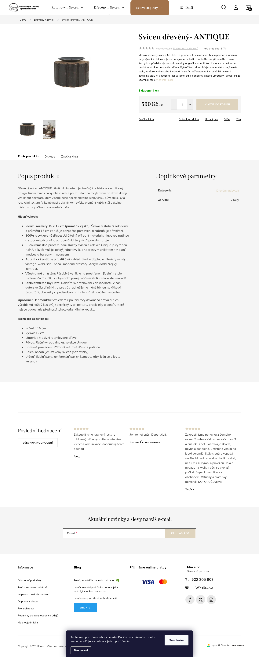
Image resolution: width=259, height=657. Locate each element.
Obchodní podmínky (30, 580)
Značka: (146, 119)
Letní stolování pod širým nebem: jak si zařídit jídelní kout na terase (96, 589)
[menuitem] (67, 7)
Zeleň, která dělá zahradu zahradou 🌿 (96, 580)
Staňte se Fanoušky (190, 599)
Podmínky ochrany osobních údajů (38, 615)
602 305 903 (202, 579)
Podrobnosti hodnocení (185, 48)
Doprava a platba (28, 601)
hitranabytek (200, 599)
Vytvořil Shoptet (221, 645)
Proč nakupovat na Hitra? (32, 587)
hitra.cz (211, 599)
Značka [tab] (69, 156)
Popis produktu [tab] (28, 156)
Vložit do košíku (217, 104)
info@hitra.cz (202, 587)
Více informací (164, 80)
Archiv (85, 607)
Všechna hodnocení (38, 443)
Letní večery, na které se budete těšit (95, 598)
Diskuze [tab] (50, 156)
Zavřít (162, 118)
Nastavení (81, 650)
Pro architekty (26, 608)
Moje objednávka (28, 622)
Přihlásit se (180, 533)
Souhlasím (176, 640)
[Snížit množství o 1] (174, 104)
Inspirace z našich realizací (33, 594)
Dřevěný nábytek (227, 190)
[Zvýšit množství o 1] (190, 104)
